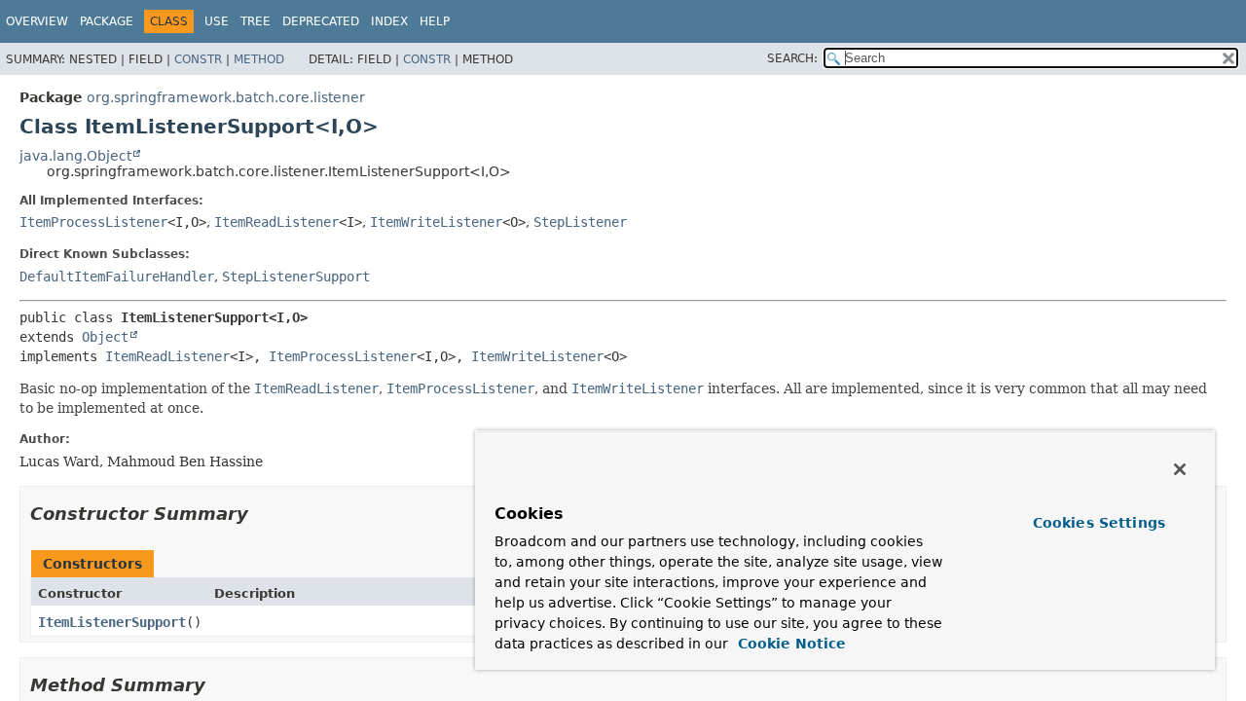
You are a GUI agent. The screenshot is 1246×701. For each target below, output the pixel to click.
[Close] (1179, 469)
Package (106, 21)
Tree (255, 21)
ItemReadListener (276, 222)
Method (259, 59)
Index (389, 21)
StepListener (580, 222)
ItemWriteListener (436, 222)
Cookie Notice (789, 643)
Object (105, 337)
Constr (198, 59)
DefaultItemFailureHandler (116, 276)
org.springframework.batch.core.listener (226, 97)
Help (435, 21)
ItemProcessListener (93, 222)
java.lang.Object (75, 156)
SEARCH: (792, 58)
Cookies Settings (1099, 523)
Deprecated (320, 21)
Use (216, 21)
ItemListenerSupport (112, 622)
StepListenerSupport (296, 276)
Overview (37, 21)
